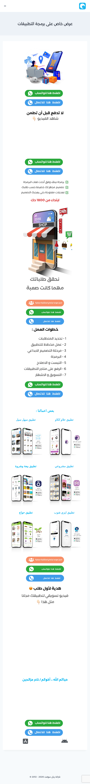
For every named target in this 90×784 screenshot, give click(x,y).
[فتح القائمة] (5, 6)
